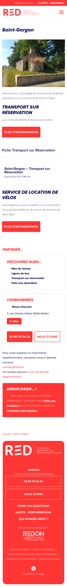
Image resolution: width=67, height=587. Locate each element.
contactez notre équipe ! (22, 410)
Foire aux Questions (24, 283)
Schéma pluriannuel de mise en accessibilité (32, 554)
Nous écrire (47, 336)
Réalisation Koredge (34, 573)
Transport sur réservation (27, 278)
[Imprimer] (55, 250)
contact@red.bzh (13, 367)
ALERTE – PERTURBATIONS (33, 512)
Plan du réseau (21, 268)
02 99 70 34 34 (19, 336)
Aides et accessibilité (43, 549)
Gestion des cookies (50, 558)
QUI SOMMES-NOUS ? (33, 519)
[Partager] (62, 249)
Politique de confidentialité (21, 558)
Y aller (14, 321)
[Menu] (61, 12)
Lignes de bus (20, 273)
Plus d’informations (21, 132)
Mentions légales (20, 549)
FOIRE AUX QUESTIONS (33, 506)
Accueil (7, 433)
